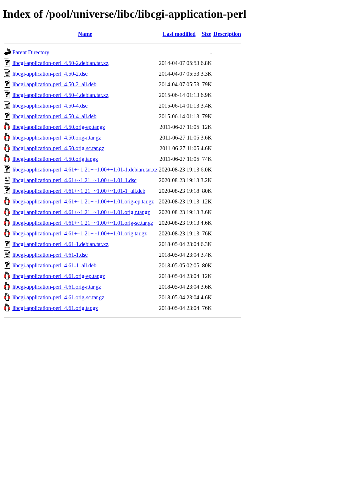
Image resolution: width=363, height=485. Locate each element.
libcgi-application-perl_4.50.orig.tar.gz (55, 159)
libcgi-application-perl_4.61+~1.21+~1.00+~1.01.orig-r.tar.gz (81, 212)
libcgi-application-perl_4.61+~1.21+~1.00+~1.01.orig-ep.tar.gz (83, 201)
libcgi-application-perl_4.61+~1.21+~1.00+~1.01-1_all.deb (78, 191)
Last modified (179, 34)
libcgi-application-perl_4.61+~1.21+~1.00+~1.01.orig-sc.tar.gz (82, 223)
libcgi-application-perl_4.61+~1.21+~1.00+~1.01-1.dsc (74, 180)
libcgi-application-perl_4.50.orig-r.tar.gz (56, 138)
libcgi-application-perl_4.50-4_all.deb (54, 116)
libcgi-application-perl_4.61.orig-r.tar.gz (56, 287)
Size (206, 34)
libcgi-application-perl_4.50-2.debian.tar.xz (60, 63)
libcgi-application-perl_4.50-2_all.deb (54, 84)
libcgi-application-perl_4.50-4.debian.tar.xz (60, 95)
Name (85, 34)
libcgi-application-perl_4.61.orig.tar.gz (55, 308)
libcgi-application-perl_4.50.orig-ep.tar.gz (58, 127)
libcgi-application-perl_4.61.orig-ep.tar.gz (58, 276)
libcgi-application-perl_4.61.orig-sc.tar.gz (58, 297)
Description (227, 34)
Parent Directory (30, 52)
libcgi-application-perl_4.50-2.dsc (50, 74)
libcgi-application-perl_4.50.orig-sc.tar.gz (58, 148)
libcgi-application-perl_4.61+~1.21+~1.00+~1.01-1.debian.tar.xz (84, 170)
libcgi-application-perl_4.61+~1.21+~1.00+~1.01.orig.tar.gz (79, 233)
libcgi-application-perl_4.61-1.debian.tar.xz (60, 244)
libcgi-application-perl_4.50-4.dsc (50, 106)
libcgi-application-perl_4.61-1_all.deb (54, 265)
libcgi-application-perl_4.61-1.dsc (50, 255)
